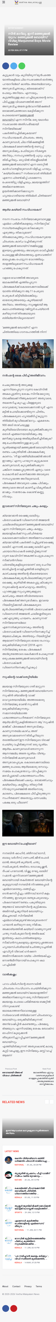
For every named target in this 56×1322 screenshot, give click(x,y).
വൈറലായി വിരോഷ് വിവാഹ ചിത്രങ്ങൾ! (12, 1074)
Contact (16, 1286)
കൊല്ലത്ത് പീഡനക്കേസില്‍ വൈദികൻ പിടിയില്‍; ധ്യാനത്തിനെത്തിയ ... (30, 1191)
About (5, 1286)
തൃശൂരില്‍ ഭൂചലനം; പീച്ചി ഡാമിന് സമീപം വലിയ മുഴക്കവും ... (32, 1174)
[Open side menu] (3, 2)
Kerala (18, 1197)
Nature (18, 1180)
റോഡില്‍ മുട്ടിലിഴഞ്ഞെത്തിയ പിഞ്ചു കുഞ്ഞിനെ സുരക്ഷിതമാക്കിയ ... (30, 1241)
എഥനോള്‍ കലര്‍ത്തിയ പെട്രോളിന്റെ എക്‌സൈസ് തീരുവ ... (29, 1223)
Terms (39, 1286)
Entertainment (15, 28)
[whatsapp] (21, 65)
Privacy (28, 1286)
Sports (18, 1212)
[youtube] (13, 1308)
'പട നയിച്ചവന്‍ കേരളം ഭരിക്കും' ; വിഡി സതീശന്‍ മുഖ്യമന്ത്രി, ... (32, 1257)
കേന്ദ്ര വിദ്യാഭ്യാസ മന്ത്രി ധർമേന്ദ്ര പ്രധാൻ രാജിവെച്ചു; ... (32, 1159)
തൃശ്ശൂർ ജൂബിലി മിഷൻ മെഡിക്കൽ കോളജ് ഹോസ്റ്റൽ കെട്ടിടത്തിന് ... (33, 1207)
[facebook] (5, 65)
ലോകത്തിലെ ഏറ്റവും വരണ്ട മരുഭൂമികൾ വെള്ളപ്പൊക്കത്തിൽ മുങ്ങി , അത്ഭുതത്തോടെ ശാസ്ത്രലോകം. (41, 1078)
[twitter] (13, 65)
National (19, 1165)
